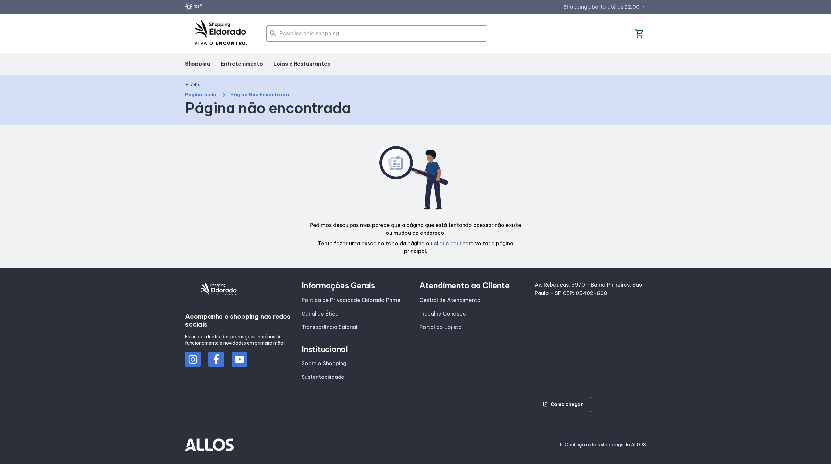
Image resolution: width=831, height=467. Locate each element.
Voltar (193, 84)
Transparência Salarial (329, 327)
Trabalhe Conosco (442, 313)
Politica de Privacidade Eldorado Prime (351, 300)
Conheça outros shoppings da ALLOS (603, 445)
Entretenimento (242, 63)
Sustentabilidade (323, 377)
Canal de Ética (320, 313)
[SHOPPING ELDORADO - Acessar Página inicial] (220, 34)
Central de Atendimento (450, 300)
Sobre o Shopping (324, 363)
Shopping (197, 63)
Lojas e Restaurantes (301, 63)
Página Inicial (201, 95)
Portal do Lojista (440, 327)
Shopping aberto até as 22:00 (605, 7)
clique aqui (447, 243)
